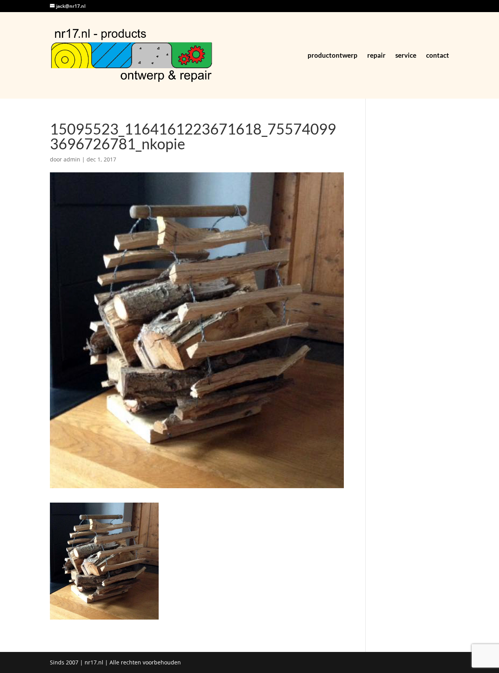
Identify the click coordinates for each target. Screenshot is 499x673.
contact (437, 56)
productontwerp (332, 56)
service (405, 56)
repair (376, 56)
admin (72, 159)
